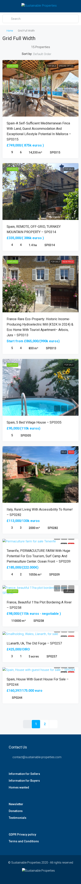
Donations (16, 811)
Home (9, 30)
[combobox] (46, 54)
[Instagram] (44, 876)
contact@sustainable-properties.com (36, 757)
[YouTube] (51, 876)
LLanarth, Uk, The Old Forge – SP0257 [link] (34, 643)
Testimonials (17, 817)
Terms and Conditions (24, 841)
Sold (63, 452)
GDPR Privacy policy (22, 834)
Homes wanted (19, 787)
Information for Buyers (24, 780)
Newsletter (16, 804)
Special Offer (66, 66)
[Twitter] (37, 876)
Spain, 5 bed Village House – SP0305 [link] (34, 422)
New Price (68, 262)
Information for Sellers (24, 773)
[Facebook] (30, 876)
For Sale (51, 66)
